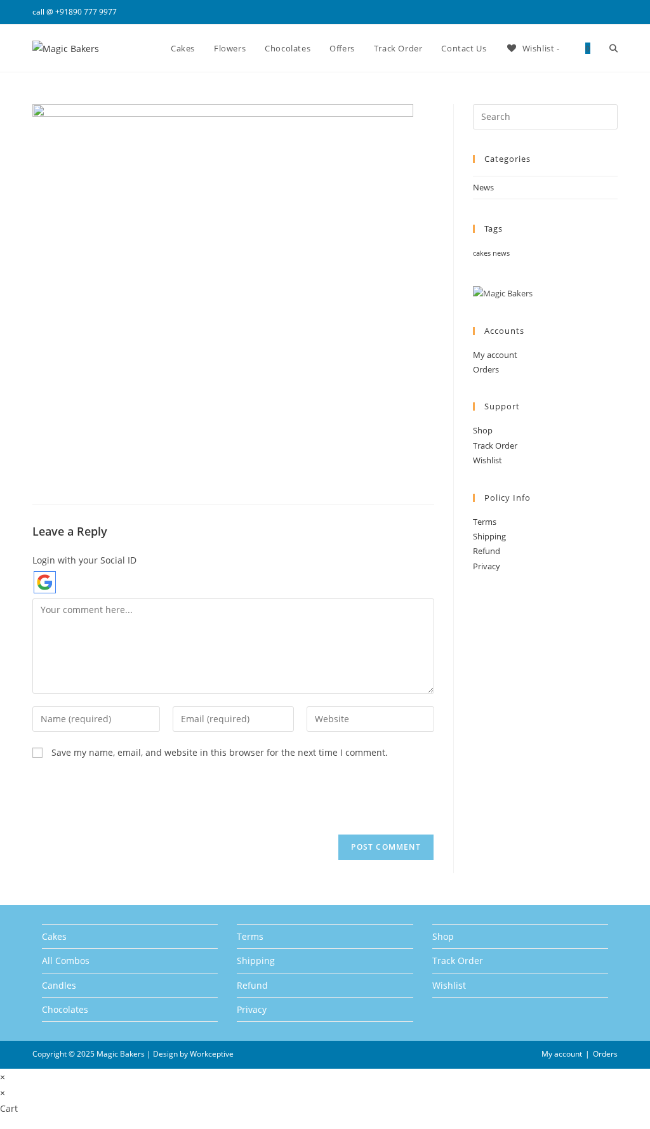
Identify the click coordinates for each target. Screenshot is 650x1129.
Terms (484, 521)
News (483, 187)
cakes (482, 253)
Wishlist (487, 460)
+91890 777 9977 (86, 11)
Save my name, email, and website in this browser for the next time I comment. (219, 752)
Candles (59, 985)
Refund (486, 551)
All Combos (66, 960)
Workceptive (212, 1053)
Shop (483, 430)
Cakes (54, 936)
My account (495, 354)
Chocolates (65, 1009)
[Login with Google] (45, 582)
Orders (486, 369)
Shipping (489, 536)
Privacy (486, 566)
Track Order (495, 445)
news (501, 253)
